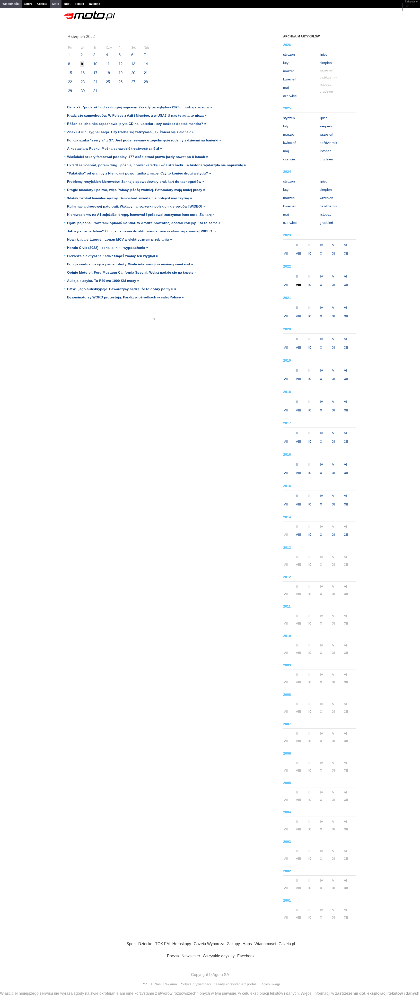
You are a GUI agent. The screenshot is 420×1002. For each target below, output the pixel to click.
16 (83, 73)
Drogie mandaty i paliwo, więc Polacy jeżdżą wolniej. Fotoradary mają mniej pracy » (136, 190)
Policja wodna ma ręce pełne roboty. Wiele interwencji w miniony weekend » (130, 264)
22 (70, 82)
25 (108, 82)
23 (83, 82)
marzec (289, 71)
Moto (55, 4)
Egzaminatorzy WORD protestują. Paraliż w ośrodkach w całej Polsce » (125, 297)
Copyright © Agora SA (210, 975)
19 (120, 73)
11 (108, 64)
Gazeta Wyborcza (209, 944)
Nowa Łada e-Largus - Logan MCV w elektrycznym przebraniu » (119, 239)
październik (328, 143)
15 (70, 73)
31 (95, 91)
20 (133, 73)
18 (108, 73)
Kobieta (42, 4)
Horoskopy (181, 944)
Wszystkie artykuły (219, 956)
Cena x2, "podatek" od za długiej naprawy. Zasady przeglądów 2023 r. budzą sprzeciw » (139, 107)
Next (67, 4)
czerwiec (290, 96)
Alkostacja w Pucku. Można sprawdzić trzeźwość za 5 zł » (114, 148)
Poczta (173, 956)
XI (333, 253)
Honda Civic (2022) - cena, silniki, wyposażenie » (107, 248)
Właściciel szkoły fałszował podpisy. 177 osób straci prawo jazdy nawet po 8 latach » (137, 157)
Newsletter (191, 956)
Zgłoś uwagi (270, 984)
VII (286, 253)
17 (95, 73)
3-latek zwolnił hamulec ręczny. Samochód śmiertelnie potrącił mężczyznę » (129, 198)
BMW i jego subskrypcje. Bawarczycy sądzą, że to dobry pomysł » (121, 289)
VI (345, 245)
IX (309, 253)
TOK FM (162, 944)
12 (120, 64)
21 (146, 73)
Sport (28, 4)
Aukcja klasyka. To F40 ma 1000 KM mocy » (103, 281)
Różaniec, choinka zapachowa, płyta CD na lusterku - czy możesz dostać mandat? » (136, 124)
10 (95, 64)
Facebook (245, 956)
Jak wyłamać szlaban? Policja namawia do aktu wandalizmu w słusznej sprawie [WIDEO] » (141, 231)
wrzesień (326, 134)
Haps (247, 944)
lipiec (323, 54)
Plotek (79, 4)
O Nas (156, 984)
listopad (326, 151)
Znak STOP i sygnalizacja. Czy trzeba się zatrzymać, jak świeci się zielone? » (130, 132)
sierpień (326, 63)
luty (286, 63)
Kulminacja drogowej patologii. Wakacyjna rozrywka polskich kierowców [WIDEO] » (136, 206)
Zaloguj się (411, 1)
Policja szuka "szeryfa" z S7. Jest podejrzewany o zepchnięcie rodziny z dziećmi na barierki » (144, 140)
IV (321, 245)
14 (146, 64)
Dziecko (94, 4)
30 (83, 91)
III (309, 245)
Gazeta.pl (287, 944)
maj (286, 87)
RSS (144, 984)
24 (95, 82)
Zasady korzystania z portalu (235, 984)
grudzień (326, 159)
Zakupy (233, 944)
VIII (298, 253)
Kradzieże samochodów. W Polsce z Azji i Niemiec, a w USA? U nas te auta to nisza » (137, 115)
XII (346, 253)
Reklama (170, 984)
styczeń (289, 54)
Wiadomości (10, 4)
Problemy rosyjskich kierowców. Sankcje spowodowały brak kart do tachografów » (135, 181)
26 (120, 82)
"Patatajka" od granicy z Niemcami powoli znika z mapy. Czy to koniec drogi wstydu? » (139, 173)
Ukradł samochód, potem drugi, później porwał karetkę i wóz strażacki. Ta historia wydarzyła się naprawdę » (156, 165)
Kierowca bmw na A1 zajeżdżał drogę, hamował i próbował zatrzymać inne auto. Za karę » (141, 215)
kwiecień (289, 79)
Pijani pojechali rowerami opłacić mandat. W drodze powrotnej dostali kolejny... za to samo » (143, 223)
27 (133, 82)
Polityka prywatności (195, 984)
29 (70, 91)
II (297, 245)
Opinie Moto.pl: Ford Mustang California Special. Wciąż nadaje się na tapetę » (131, 272)
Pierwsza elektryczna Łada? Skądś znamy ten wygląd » (112, 256)
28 (146, 82)
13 (133, 64)
